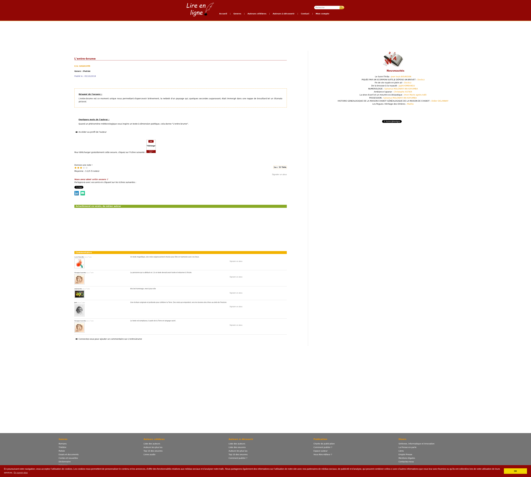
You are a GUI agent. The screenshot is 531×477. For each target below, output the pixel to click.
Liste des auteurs (152, 444)
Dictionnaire (65, 462)
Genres (237, 14)
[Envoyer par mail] (82, 195)
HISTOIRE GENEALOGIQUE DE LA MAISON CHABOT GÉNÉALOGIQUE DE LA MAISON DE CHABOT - (393, 101)
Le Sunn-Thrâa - (393, 76)
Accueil (223, 14)
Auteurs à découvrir (284, 14)
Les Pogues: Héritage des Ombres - (393, 104)
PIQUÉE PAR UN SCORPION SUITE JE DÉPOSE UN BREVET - (393, 79)
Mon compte (322, 14)
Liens (401, 451)
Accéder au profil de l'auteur (93, 132)
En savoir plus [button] (21, 472)
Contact (305, 14)
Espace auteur (320, 451)
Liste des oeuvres (237, 447)
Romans (63, 444)
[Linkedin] (76, 195)
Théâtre (62, 447)
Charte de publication (324, 444)
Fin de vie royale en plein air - (393, 83)
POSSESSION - (393, 98)
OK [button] (515, 471)
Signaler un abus (279, 174)
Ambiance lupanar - (393, 92)
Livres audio (149, 454)
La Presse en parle (408, 447)
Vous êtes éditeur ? (322, 454)
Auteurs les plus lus (153, 447)
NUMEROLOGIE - (393, 89)
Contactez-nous (406, 462)
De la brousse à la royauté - (393, 86)
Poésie (62, 451)
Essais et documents (69, 454)
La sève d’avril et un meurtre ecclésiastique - (393, 95)
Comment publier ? (238, 458)
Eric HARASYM (82, 66)
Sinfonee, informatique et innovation (416, 444)
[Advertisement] (265, 31)
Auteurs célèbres (257, 14)
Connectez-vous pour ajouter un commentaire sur (110, 339)
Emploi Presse (405, 454)
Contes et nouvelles (68, 458)
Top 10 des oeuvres (153, 451)
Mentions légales (407, 458)
